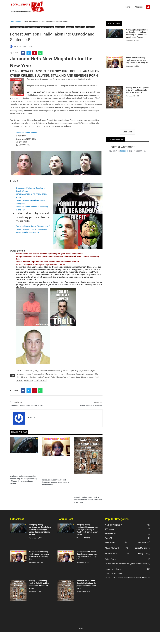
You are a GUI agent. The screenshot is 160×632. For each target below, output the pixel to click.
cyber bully (74, 371)
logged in (124, 151)
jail (18, 377)
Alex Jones (110, 542)
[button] (148, 7)
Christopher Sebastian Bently (118, 563)
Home (127, 7)
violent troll (91, 27)
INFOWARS (143, 542)
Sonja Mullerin (141, 548)
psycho (71, 377)
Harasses (70, 374)
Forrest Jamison (51, 374)
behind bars (28, 371)
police (53, 377)
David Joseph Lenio (113, 573)
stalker (18, 22)
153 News (109, 529)
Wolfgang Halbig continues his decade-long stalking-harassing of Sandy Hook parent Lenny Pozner (23, 480)
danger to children (31, 27)
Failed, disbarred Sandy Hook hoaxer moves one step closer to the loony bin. (55, 482)
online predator (43, 377)
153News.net (111, 533)
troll (83, 27)
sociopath (69, 27)
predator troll (60, 27)
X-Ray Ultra (143, 553)
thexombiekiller (141, 563)
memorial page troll (47, 27)
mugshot (24, 377)
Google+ (62, 374)
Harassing (79, 374)
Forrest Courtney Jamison (26, 133)
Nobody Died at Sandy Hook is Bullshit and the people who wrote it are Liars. (88, 499)
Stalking (19, 380)
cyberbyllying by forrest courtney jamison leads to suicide (32, 217)
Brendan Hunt (111, 553)
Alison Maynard (112, 548)
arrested (19, 371)
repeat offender (81, 377)
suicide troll (28, 380)
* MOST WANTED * (17, 27)
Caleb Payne (110, 559)
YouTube (43, 380)
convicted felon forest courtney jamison (54, 371)
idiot (96, 374)
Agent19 (108, 538)
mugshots (33, 377)
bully (36, 371)
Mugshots (139, 7)
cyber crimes (84, 371)
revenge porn (93, 377)
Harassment (89, 374)
